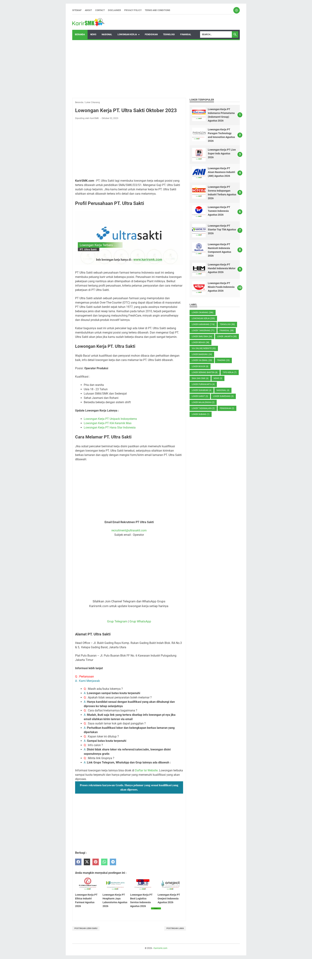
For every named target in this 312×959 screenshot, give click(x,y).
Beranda (80, 34)
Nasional (107, 34)
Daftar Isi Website (146, 770)
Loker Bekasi (200, 342)
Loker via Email (202, 360)
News (93, 34)
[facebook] (78, 862)
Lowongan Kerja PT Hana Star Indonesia (110, 427)
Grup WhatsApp (140, 621)
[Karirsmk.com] (88, 22)
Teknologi (169, 34)
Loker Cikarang (202, 312)
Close (156, 908)
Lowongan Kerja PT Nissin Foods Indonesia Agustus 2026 (221, 287)
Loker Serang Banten (205, 372)
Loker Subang (200, 414)
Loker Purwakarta (203, 384)
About (88, 10)
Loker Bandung (202, 354)
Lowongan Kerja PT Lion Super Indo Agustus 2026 (222, 153)
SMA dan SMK (200, 378)
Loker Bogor (200, 366)
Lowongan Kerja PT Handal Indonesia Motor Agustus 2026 (221, 268)
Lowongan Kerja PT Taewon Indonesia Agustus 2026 (219, 211)
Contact (100, 10)
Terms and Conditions (157, 10)
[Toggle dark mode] (236, 10)
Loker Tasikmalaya (203, 408)
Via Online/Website (204, 348)
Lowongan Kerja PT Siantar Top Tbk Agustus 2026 (222, 229)
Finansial (185, 34)
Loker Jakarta (227, 336)
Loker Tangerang (203, 330)
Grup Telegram (117, 621)
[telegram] (113, 862)
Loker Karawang (203, 324)
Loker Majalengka (203, 402)
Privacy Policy (133, 10)
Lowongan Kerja (127, 34)
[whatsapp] (104, 862)
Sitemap (77, 10)
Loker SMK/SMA (202, 336)
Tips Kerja (230, 372)
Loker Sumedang (223, 396)
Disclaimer (114, 10)
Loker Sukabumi (201, 390)
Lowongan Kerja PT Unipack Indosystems (110, 419)
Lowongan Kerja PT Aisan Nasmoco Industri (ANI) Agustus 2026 (221, 172)
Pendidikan (151, 34)
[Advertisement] (156, 69)
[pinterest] (95, 862)
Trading (223, 360)
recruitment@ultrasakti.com (129, 530)
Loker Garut (200, 396)
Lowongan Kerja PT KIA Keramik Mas (107, 423)
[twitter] (87, 862)
